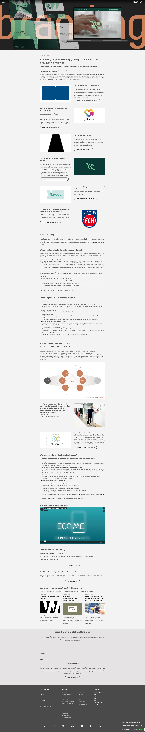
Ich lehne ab (136, 729)
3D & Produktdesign (82, 704)
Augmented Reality (66, 697)
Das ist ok (140, 729)
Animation (81, 699)
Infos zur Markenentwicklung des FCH (51, 222)
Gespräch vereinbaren (72, 677)
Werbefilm (81, 694)
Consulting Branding (67, 717)
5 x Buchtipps (101, 494)
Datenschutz (97, 711)
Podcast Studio (82, 701)
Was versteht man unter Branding (97, 242)
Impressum (96, 709)
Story (95, 694)
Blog (95, 700)
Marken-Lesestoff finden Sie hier (73, 494)
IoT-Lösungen (65, 696)
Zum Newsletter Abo (72, 581)
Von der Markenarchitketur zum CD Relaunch (87, 100)
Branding (64, 711)
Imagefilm (81, 697)
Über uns (96, 689)
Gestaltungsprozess (98, 692)
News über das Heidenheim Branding (50, 127)
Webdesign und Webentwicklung (69, 703)
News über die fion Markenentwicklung (85, 198)
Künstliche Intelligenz (67, 694)
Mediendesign (65, 713)
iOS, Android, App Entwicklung (68, 701)
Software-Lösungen (66, 692)
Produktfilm (81, 696)
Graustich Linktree (72, 565)
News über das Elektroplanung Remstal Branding (54, 179)
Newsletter (96, 704)
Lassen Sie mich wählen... (126, 729)
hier (50, 498)
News (95, 698)
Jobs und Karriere (98, 702)
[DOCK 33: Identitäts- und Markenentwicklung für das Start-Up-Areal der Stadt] (95, 609)
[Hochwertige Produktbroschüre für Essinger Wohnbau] (72, 609)
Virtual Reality (65, 699)
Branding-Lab (65, 719)
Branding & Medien (66, 707)
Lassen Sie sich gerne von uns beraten (85, 447)
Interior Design (66, 715)
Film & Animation (81, 692)
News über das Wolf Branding (83, 149)
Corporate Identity (99, 74)
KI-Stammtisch (66, 705)
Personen (96, 696)
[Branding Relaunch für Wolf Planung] (50, 609)
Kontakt (96, 706)
